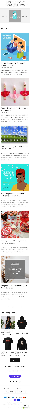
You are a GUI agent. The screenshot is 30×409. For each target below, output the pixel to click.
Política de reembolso (12, 404)
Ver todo (15, 360)
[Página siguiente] (21, 307)
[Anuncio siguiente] (27, 4)
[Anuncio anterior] (3, 4)
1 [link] (8, 307)
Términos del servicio (11, 407)
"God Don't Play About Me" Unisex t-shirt (7, 331)
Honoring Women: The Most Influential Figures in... (12, 194)
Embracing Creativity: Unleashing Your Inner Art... (14, 109)
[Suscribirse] (23, 371)
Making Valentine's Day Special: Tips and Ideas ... (14, 241)
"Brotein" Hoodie (19, 331)
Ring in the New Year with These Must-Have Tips (14, 286)
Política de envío (20, 407)
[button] (3, 16)
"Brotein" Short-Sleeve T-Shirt (7, 352)
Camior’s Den (13, 402)
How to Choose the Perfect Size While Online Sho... (14, 64)
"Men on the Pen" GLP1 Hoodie (21, 352)
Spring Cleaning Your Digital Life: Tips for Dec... (14, 147)
